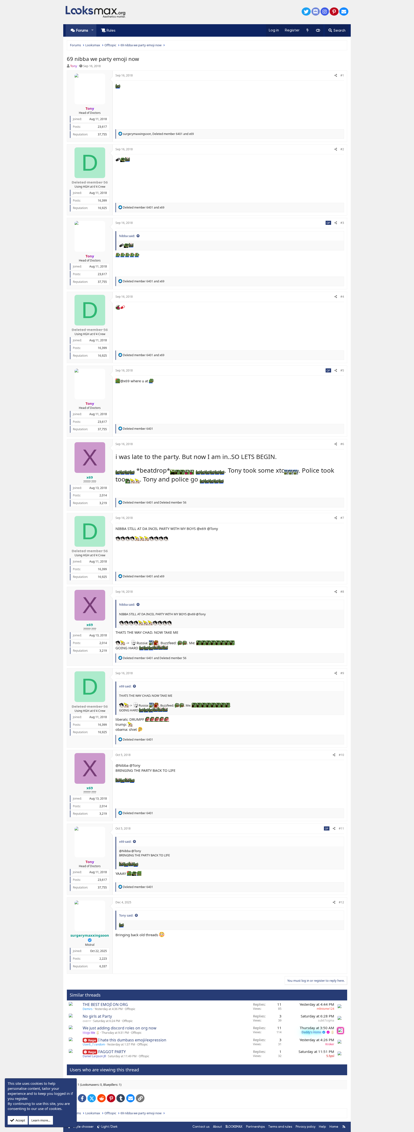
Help (322, 1126)
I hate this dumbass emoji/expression (132, 1040)
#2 (342, 149)
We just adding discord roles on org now (119, 1028)
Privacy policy (306, 1126)
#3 (342, 223)
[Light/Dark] (318, 30)
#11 (341, 828)
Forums (82, 30)
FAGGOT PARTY (112, 1051)
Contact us (200, 1126)
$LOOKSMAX (233, 1126)
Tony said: (126, 915)
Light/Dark (109, 1126)
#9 (342, 673)
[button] (92, 30)
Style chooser (82, 1126)
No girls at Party (97, 1016)
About (217, 1126)
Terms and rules (280, 1126)
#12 (341, 902)
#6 (342, 444)
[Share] (336, 75)
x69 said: (125, 686)
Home (333, 1126)
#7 (342, 518)
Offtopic (130, 1009)
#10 (341, 755)
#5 (342, 370)
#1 (342, 75)
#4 (342, 297)
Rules (111, 30)
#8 (342, 592)
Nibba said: (127, 236)
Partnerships (255, 1126)
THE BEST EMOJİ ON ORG (105, 1004)
